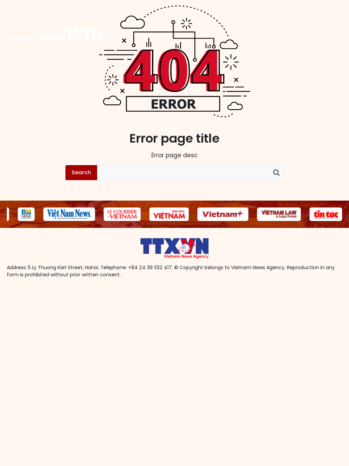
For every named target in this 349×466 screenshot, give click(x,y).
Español (308, 9)
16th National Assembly (55, 34)
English (235, 9)
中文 (286, 9)
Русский (334, 9)
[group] (26, 214)
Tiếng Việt (207, 9)
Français (262, 9)
